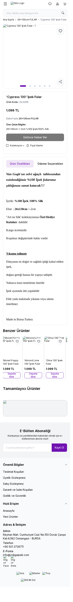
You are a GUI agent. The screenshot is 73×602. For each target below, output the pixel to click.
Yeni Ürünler (10, 516)
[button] (23, 86)
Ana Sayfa (8, 19)
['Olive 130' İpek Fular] (56, 347)
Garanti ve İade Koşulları (18, 489)
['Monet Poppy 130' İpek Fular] (13, 347)
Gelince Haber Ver (35, 137)
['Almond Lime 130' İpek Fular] (35, 347)
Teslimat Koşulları (13, 471)
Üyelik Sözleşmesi (14, 477)
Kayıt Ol (59, 447)
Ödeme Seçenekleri (50, 163)
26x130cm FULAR (27, 19)
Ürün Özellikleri (20, 163)
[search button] (63, 13)
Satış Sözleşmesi (13, 483)
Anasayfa (8, 510)
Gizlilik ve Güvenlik (14, 495)
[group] (35, 56)
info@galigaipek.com (16, 554)
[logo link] (27, 4)
